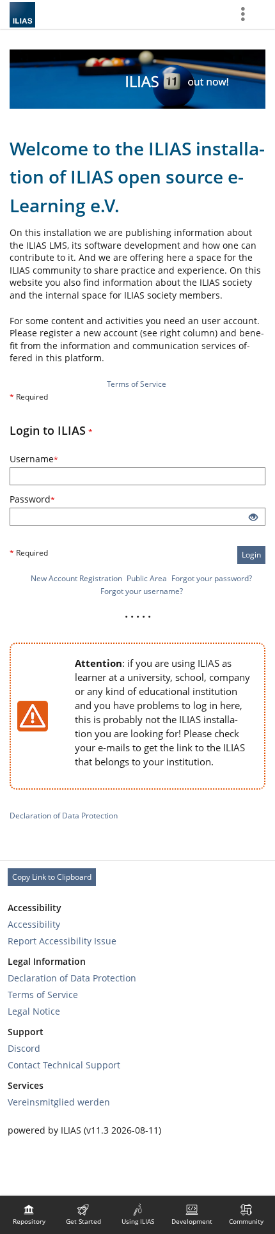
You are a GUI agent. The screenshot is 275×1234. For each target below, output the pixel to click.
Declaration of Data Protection (64, 815)
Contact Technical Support (64, 1065)
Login (251, 554)
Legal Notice (34, 1011)
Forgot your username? (141, 591)
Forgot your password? (211, 578)
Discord (24, 1048)
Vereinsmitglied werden (59, 1102)
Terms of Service (136, 384)
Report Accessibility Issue (62, 941)
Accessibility (34, 924)
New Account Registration (76, 578)
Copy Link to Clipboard (51, 876)
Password (50, 499)
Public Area (147, 578)
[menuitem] (28, 1215)
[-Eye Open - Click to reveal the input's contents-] (253, 518)
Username (51, 459)
